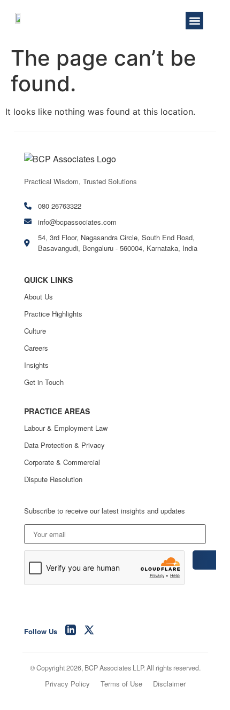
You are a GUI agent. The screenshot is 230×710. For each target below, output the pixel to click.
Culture (35, 331)
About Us (38, 296)
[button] (194, 20)
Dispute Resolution (53, 479)
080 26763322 (59, 206)
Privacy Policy (67, 684)
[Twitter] (89, 631)
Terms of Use (121, 684)
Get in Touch (44, 382)
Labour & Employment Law (66, 428)
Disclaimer (169, 684)
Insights (36, 365)
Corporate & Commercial (62, 462)
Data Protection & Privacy (64, 445)
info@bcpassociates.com (77, 222)
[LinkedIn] (70, 631)
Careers (36, 348)
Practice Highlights (53, 314)
